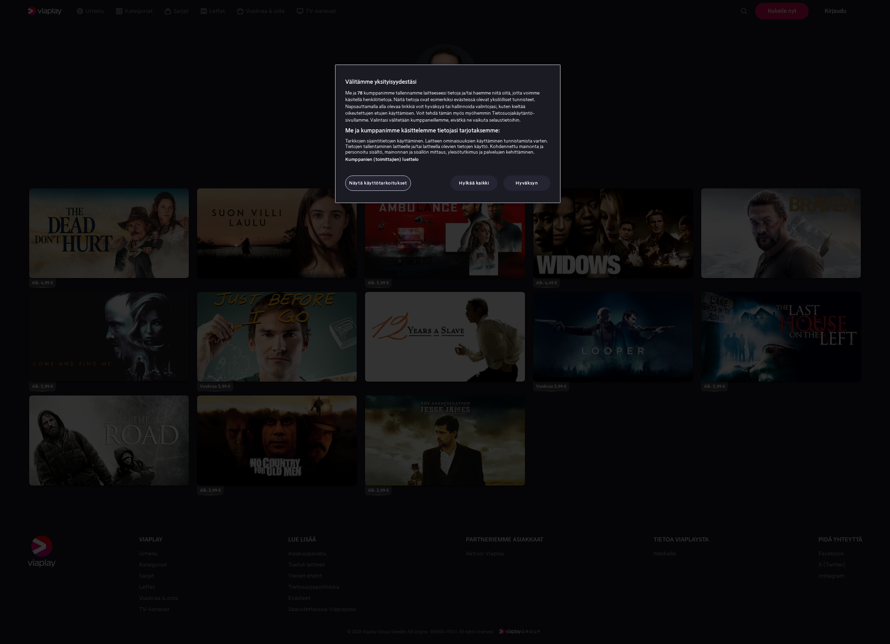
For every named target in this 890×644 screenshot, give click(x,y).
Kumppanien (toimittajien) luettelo (382, 159)
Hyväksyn (527, 183)
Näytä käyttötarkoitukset (378, 183)
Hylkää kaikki (474, 183)
